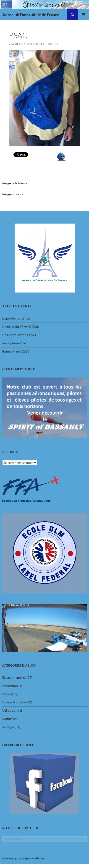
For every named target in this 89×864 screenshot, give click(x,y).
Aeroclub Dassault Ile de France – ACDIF (34, 14)
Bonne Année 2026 (15, 351)
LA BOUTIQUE (50, 44)
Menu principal (83, 14)
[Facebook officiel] (44, 783)
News (6, 694)
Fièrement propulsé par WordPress (23, 858)
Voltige (7, 719)
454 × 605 (33, 44)
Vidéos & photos (14, 702)
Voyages (8, 727)
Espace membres (14, 677)
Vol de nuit (10, 710)
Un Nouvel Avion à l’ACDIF (21, 335)
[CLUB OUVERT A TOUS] (44, 407)
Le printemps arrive (16, 318)
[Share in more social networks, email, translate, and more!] (61, 156)
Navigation (10, 686)
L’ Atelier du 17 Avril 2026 (20, 326)
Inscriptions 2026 (14, 343)
